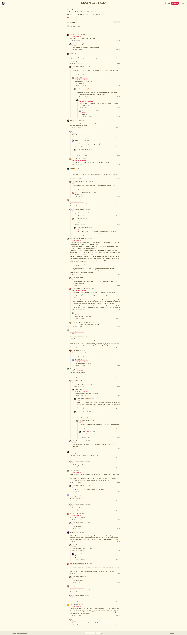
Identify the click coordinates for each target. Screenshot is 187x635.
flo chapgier (73, 369)
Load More (69, 629)
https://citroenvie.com (75, 340)
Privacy (14, 633)
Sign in (182, 3)
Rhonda (72, 470)
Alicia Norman (73, 200)
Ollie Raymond (74, 604)
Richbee (72, 452)
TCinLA (72, 168)
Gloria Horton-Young (72, 11)
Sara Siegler (73, 586)
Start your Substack (90, 633)
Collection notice (23, 633)
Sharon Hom (73, 120)
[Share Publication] (169, 3)
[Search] (165, 3)
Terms (18, 633)
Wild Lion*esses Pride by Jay (77, 238)
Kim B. (71, 53)
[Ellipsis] (119, 35)
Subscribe (175, 3)
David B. (72, 330)
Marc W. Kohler (74, 513)
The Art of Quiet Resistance (75, 9)
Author (74, 45)
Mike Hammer (73, 34)
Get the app (99, 633)
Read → (69, 17)
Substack (172, 633)
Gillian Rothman (74, 495)
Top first (118, 22)
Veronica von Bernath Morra (82, 192)
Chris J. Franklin (74, 532)
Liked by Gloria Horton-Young (77, 36)
